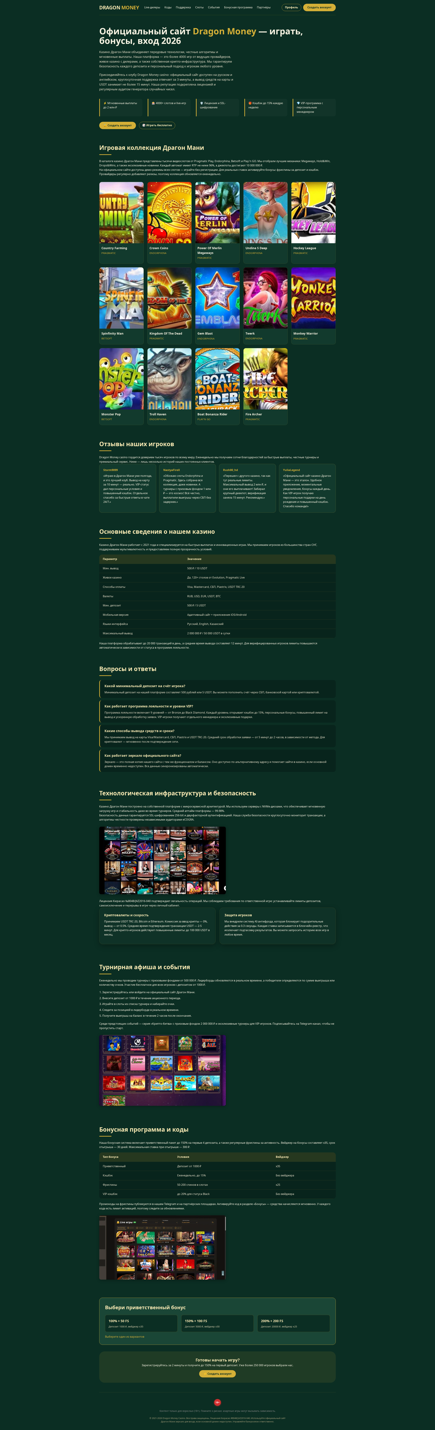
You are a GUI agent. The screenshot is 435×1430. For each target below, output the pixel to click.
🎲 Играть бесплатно (157, 125)
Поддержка (183, 7)
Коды (167, 7)
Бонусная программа (238, 7)
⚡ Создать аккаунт (217, 1374)
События (214, 7)
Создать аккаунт (319, 7)
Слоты (199, 7)
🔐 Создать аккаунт (117, 125)
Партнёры (264, 7)
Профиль (291, 7)
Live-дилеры (152, 7)
